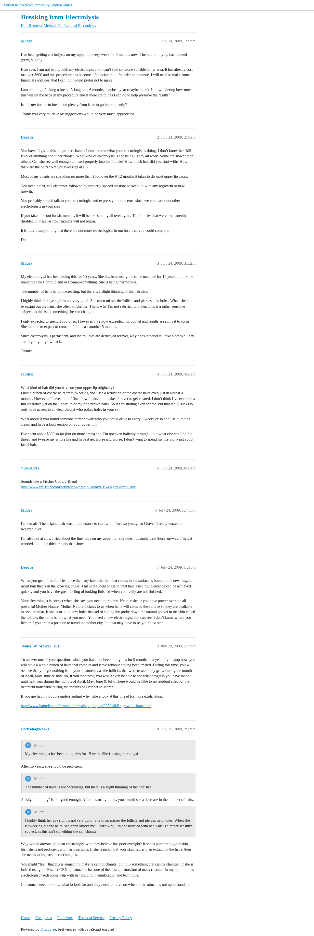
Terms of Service (91, 918)
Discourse (48, 929)
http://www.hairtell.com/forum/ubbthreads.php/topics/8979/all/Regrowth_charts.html (86, 706)
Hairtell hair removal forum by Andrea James (37, 5)
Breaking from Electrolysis (60, 17)
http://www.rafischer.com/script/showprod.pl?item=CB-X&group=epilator (78, 487)
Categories (43, 918)
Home (25, 918)
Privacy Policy (120, 918)
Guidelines (65, 918)
